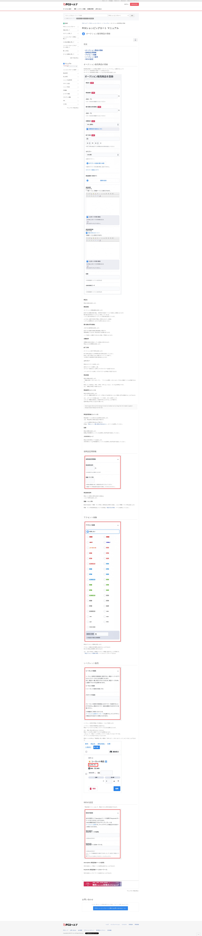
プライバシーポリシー (89, 930)
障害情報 (137, 924)
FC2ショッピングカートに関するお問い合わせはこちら (110, 908)
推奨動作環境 (90, 9)
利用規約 (131, 924)
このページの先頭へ (198, 934)
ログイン (126, 4)
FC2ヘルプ (85, 23)
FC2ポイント (79, 18)
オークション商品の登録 (94, 50)
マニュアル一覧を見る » (133, 890)
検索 (132, 15)
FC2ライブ (116, 0)
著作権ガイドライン (100, 930)
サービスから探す (67, 9)
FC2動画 (111, 0)
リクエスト (124, 924)
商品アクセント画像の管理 (91, 653)
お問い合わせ (98, 9)
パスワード (86, 18)
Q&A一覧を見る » (74, 58)
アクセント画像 (90, 55)
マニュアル (106, 23)
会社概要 (80, 930)
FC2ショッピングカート (95, 23)
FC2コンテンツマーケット (133, 0)
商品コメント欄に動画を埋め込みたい (97, 424)
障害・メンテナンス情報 (79, 9)
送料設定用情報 (90, 52)
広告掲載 (109, 930)
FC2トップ (104, 0)
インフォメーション (115, 924)
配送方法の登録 (111, 507)
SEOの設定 (89, 59)
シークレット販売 (91, 57)
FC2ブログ (123, 0)
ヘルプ (107, 924)
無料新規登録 (134, 4)
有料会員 (91, 18)
